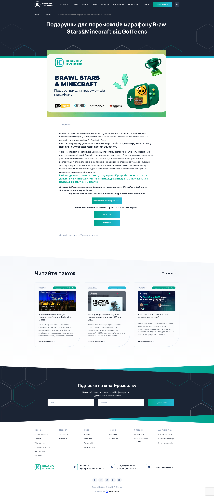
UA (146, 4)
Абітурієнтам (118, 4)
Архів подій (88, 443)
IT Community (139, 434)
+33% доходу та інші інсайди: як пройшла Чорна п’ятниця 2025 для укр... (104, 317)
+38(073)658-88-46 (126, 465)
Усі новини (167, 273)
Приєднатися (40, 451)
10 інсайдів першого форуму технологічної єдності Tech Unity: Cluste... (55, 317)
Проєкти (74, 4)
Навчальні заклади (166, 439)
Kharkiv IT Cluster (41, 434)
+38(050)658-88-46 (126, 468)
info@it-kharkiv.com (164, 467)
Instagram (107, 223)
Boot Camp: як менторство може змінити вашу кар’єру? (153, 316)
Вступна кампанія (165, 443)
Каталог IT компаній (42, 447)
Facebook (107, 214)
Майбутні (87, 434)
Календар (88, 439)
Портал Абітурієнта (166, 434)
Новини (94, 4)
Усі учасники (40, 443)
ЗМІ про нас (113, 439)
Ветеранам (133, 4)
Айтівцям (105, 4)
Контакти (38, 455)
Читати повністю (46, 341)
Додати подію (89, 447)
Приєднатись (162, 4)
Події (84, 4)
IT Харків (38, 439)
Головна (37, 15)
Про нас (63, 4)
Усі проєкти (63, 434)
